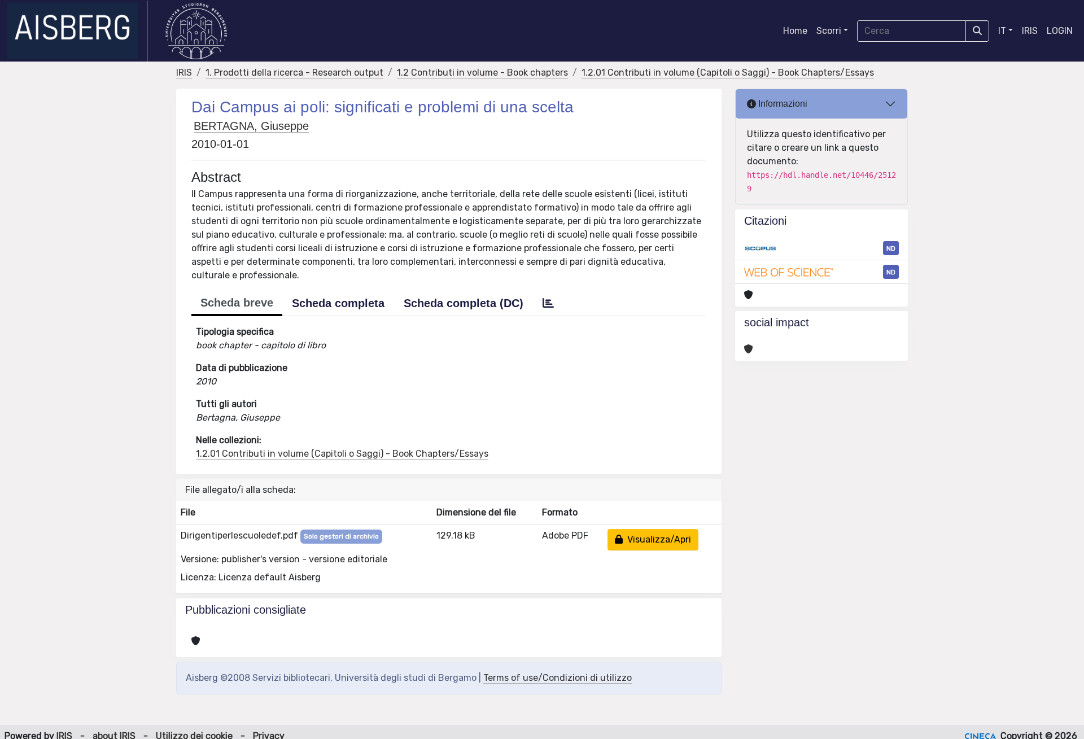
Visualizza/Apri (657, 539)
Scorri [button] (828, 30)
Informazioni (781, 103)
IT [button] (1002, 30)
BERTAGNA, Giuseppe (251, 126)
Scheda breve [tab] (236, 302)
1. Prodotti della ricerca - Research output (294, 72)
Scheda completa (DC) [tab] (463, 303)
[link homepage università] (196, 31)
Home (795, 30)
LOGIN (1060, 30)
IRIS (1030, 30)
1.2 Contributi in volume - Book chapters (482, 72)
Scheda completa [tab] (338, 303)
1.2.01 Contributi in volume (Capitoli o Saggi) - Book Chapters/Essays (728, 72)
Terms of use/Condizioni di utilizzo (557, 677)
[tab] (548, 303)
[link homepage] (77, 31)
